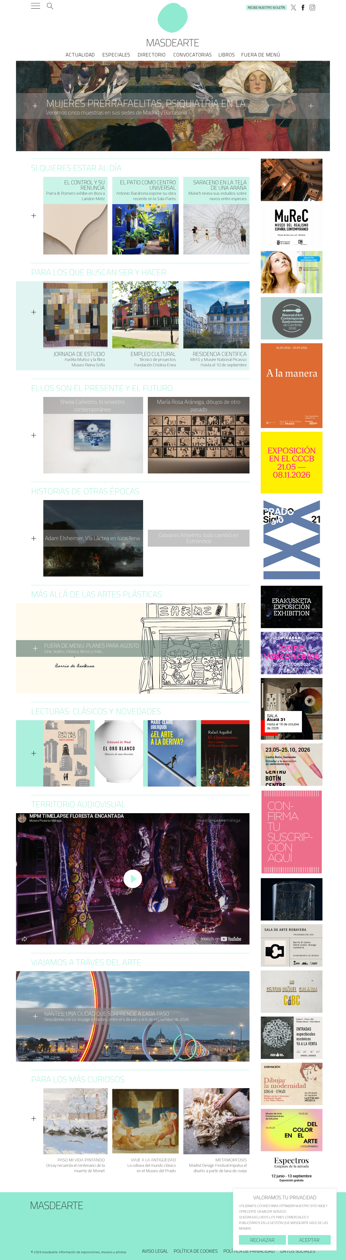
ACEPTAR (309, 1240)
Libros (226, 54)
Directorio (152, 54)
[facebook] (303, 7)
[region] (285, 1220)
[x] (293, 7)
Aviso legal (155, 1251)
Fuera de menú (260, 54)
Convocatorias (192, 54)
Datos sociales (297, 1251)
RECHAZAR (262, 1240)
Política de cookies (196, 1251)
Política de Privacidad (249, 1251)
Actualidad (80, 54)
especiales (116, 54)
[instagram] (312, 7)
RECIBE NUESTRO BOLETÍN (266, 7)
